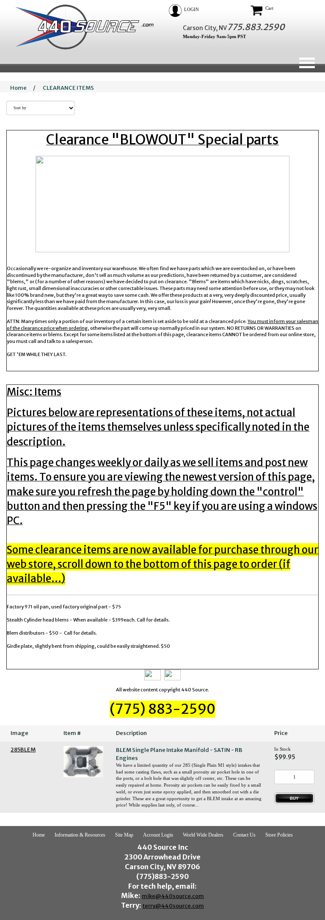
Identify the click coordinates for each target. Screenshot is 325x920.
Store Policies (279, 835)
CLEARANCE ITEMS (68, 87)
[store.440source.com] (80, 26)
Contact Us (244, 835)
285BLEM (23, 749)
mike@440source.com (173, 896)
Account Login (158, 835)
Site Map (124, 835)
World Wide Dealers (203, 835)
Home (18, 87)
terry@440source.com (173, 905)
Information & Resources (80, 835)
